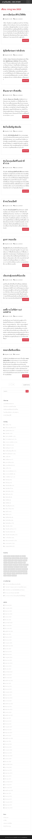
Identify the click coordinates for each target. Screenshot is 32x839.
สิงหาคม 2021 (8, 724)
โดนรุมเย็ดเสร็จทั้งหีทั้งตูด (19, 595)
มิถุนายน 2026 (8, 611)
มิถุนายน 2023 (8, 695)
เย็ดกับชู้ (7, 479)
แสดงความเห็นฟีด (7, 823)
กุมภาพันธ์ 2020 (8, 764)
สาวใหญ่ (20, 560)
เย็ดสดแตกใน (10, 567)
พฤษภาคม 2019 (8, 773)
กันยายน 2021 (8, 721)
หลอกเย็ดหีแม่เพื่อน (11, 350)
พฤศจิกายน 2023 (9, 680)
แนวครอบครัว (8, 543)
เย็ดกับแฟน (7, 494)
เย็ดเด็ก (7, 511)
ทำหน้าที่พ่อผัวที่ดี (7, 415)
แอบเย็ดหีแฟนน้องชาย (8, 403)
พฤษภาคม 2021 (8, 732)
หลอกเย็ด (25, 560)
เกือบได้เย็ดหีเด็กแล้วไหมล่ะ (18, 590)
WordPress (24, 837)
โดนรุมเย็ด (14, 575)
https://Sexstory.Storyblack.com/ (17, 59)
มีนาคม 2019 (8, 779)
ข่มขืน (6, 424)
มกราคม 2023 (8, 700)
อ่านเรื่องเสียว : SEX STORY (11, 2)
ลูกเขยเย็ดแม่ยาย (9, 465)
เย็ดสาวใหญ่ (8, 508)
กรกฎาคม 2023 (8, 692)
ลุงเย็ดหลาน (8, 459)
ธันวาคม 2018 (8, 787)
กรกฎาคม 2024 (8, 657)
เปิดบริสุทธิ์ (20, 562)
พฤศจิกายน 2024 (9, 645)
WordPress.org (7, 826)
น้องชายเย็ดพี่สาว (9, 436)
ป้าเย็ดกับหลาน (8, 445)
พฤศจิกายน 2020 (9, 738)
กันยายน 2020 (8, 744)
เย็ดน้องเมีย (7, 497)
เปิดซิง (15, 562)
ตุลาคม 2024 (8, 648)
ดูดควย (23, 556)
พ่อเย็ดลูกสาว (8, 448)
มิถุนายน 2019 (8, 770)
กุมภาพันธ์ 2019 (8, 781)
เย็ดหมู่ (22, 567)
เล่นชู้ (5, 573)
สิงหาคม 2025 (8, 640)
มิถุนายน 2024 (8, 660)
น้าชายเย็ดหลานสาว (10, 439)
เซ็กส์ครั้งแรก (10, 562)
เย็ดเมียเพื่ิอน (6, 571)
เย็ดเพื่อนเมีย (8, 517)
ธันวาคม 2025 (8, 628)
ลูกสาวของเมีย (9, 239)
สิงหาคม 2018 (8, 799)
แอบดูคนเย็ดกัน (8, 546)
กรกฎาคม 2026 (8, 608)
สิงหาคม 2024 (8, 654)
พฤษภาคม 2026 (8, 614)
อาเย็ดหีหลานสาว (9, 477)
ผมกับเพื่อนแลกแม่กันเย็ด (14, 584)
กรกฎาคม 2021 (8, 726)
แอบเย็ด (9, 575)
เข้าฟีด (5, 820)
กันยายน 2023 (8, 686)
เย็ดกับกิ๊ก (6, 564)
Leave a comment (18, 19)
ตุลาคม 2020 (8, 741)
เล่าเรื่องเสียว (8, 537)
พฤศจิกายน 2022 (9, 703)
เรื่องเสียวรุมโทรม (9, 529)
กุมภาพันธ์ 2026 (8, 622)
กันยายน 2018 (8, 796)
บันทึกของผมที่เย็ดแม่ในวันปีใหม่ (10, 409)
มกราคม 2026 (8, 625)
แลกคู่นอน (25, 573)
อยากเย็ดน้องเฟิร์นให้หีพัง (14, 14)
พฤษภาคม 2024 (8, 663)
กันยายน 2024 (8, 651)
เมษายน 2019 (8, 776)
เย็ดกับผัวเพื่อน (8, 485)
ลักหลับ (5, 560)
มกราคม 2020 (8, 767)
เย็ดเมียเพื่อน (8, 520)
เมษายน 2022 (8, 712)
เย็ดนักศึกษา (25, 564)
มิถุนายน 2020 (8, 753)
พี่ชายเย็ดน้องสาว (9, 453)
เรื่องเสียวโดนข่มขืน (10, 534)
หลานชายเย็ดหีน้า (9, 474)
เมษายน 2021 (8, 735)
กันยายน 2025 (8, 637)
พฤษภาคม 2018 (8, 808)
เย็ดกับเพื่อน (8, 491)
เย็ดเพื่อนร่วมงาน (11, 569)
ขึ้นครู (5, 556)
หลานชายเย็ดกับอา (9, 471)
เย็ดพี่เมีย (7, 500)
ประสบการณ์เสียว (9, 442)
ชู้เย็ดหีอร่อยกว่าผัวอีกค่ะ (14, 50)
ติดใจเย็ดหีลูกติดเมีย (12, 127)
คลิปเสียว (7, 433)
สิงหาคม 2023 (8, 689)
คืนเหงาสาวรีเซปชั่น (12, 90)
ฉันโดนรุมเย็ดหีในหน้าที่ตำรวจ (14, 162)
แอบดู (5, 575)
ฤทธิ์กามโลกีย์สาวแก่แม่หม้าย (12, 310)
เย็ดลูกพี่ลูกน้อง (8, 505)
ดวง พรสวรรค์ (8, 595)
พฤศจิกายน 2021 (9, 715)
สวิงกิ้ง (6, 468)
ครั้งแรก (12, 556)
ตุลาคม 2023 (8, 683)
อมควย (5, 562)
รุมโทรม (25, 558)
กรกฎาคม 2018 (8, 802)
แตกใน (13, 573)
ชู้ (20, 556)
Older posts (26, 385)
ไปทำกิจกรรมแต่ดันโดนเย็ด (9, 406)
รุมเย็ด (6, 456)
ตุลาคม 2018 (8, 793)
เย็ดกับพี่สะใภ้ (8, 488)
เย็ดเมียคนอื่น (18, 569)
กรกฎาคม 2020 (8, 750)
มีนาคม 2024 (8, 669)
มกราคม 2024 (8, 674)
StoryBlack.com (12, 358)
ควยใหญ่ (17, 556)
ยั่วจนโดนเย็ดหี (10, 201)
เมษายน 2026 (8, 617)
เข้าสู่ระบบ (5, 817)
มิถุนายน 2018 (8, 805)
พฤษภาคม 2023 (8, 698)
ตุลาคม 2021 (8, 718)
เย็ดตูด (20, 564)
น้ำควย (18, 69)
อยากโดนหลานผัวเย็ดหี (13, 592)
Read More (25, 40)
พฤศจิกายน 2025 (9, 631)
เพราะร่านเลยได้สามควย (20, 587)
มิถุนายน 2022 (8, 706)
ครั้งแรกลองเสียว (9, 427)
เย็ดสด (5, 567)
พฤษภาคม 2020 (8, 755)
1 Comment (17, 354)
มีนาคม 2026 (8, 619)
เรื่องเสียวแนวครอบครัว (22, 571)
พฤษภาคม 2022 (8, 709)
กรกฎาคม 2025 (8, 643)
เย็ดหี (25, 567)
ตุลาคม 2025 (8, 634)
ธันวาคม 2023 (8, 677)
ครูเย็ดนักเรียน (8, 430)
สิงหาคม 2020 (8, 747)
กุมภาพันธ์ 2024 (8, 672)
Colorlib (15, 837)
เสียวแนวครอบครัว (9, 540)
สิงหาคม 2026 (8, 605)
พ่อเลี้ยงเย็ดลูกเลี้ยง (9, 450)
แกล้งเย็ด (9, 573)
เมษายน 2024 (8, 666)
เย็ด (24, 562)
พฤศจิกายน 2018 (9, 790)
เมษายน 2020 (8, 758)
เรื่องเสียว (7, 526)
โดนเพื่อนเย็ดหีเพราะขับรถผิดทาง (11, 412)
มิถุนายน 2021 (8, 729)
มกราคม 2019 (8, 784)
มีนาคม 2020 (8, 761)
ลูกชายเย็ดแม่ (8, 462)
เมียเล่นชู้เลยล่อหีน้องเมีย (14, 275)
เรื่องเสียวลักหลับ (9, 531)
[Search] (27, 391)
